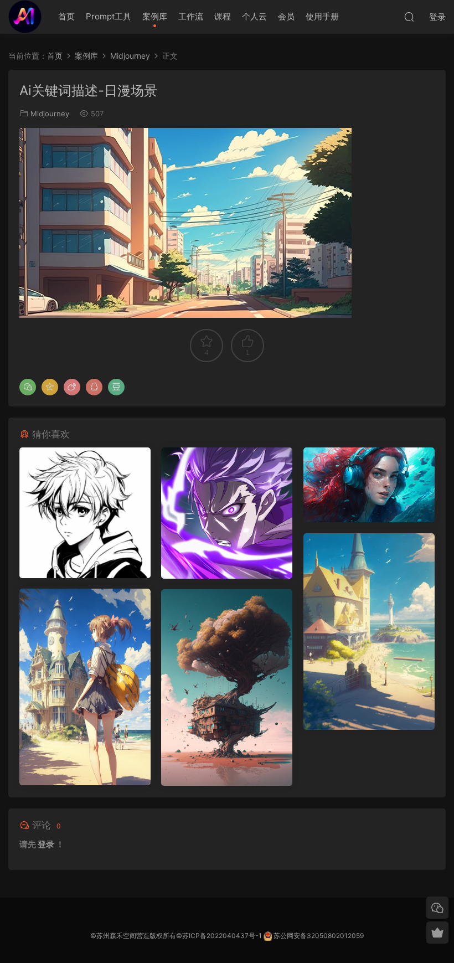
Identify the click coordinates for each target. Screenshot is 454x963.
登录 (46, 844)
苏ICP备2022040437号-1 (222, 935)
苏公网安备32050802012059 (319, 935)
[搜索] (409, 16)
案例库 (154, 16)
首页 (66, 16)
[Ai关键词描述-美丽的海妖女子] (369, 484)
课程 (222, 16)
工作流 (190, 16)
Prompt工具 (108, 16)
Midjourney (49, 113)
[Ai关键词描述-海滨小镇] (369, 631)
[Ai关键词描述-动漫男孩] (85, 512)
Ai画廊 (25, 16)
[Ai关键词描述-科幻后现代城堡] (226, 687)
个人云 (254, 16)
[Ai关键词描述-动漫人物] (226, 513)
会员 (286, 16)
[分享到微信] (27, 387)
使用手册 (322, 16)
